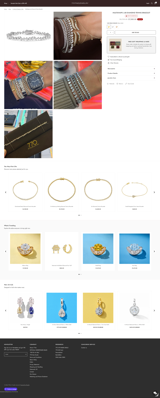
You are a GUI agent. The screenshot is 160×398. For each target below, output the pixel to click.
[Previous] (6, 192)
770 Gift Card (59, 350)
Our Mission (33, 374)
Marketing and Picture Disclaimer (39, 376)
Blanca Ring (25, 265)
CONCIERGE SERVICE (88, 344)
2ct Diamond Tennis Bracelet (98, 206)
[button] (155, 393)
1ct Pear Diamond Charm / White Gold (61, 324)
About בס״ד (33, 348)
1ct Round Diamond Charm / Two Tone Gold (98, 324)
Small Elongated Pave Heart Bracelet (135, 206)
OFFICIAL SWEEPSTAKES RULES (38, 350)
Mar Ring (134, 265)
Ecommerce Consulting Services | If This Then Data (9, 391)
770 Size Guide (34, 355)
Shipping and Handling (36, 367)
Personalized (59, 352)
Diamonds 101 (34, 369)
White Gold (113, 27)
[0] (154, 3)
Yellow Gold (109, 27)
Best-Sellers (58, 355)
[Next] (154, 192)
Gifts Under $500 (60, 357)
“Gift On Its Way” (34, 352)
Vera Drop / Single (25, 324)
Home (5, 9)
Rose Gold (117, 27)
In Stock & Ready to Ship (18, 9)
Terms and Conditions (36, 357)
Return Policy (33, 360)
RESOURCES (59, 344)
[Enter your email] (25, 354)
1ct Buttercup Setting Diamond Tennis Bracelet (61, 206)
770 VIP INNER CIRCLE (62, 348)
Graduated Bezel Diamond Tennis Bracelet (25, 206)
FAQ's (31, 362)
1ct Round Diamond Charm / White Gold (134, 324)
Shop (5, 3)
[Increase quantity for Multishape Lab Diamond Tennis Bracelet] (113, 32)
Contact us (84, 348)
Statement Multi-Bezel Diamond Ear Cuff (62, 265)
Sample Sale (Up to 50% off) (19, 3)
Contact (32, 372)
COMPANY (33, 344)
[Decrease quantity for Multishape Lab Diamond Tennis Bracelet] (108, 32)
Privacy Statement (34, 364)
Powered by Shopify (25, 385)
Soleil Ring (98, 265)
